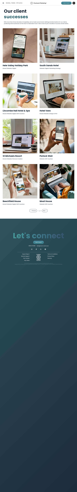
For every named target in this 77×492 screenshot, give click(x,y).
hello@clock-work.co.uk (42, 246)
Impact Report (25, 254)
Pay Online (26, 260)
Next (45, 210)
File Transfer (26, 258)
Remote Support (25, 256)
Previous (33, 210)
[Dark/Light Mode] (73, 3)
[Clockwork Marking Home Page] (38, 3)
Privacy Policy (51, 256)
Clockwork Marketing (58, 264)
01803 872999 (32, 245)
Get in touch (38, 242)
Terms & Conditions (52, 254)
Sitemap (50, 258)
